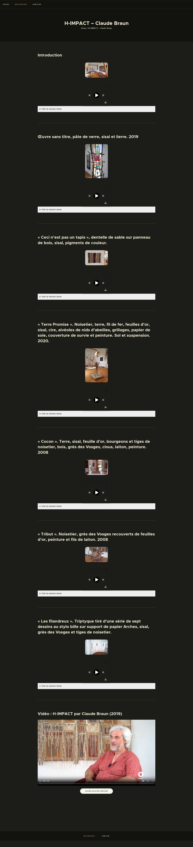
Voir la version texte (52, 109)
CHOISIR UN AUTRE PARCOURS (96, 791)
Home (84, 28)
